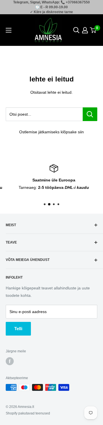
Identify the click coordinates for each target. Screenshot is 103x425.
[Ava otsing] (76, 30)
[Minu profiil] (85, 30)
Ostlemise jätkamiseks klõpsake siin (51, 132)
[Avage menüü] (8, 30)
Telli (18, 328)
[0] (93, 30)
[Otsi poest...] (90, 114)
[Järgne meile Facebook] (10, 361)
